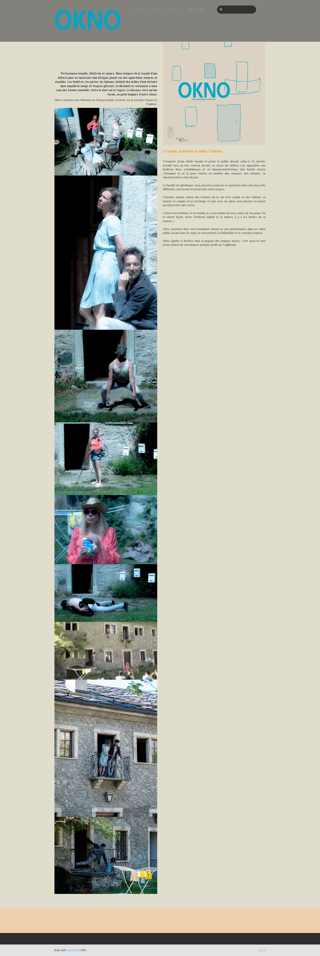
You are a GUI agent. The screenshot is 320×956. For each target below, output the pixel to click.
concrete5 (73, 950)
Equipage (155, 9)
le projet (137, 9)
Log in (262, 950)
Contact (173, 9)
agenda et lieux (195, 9)
